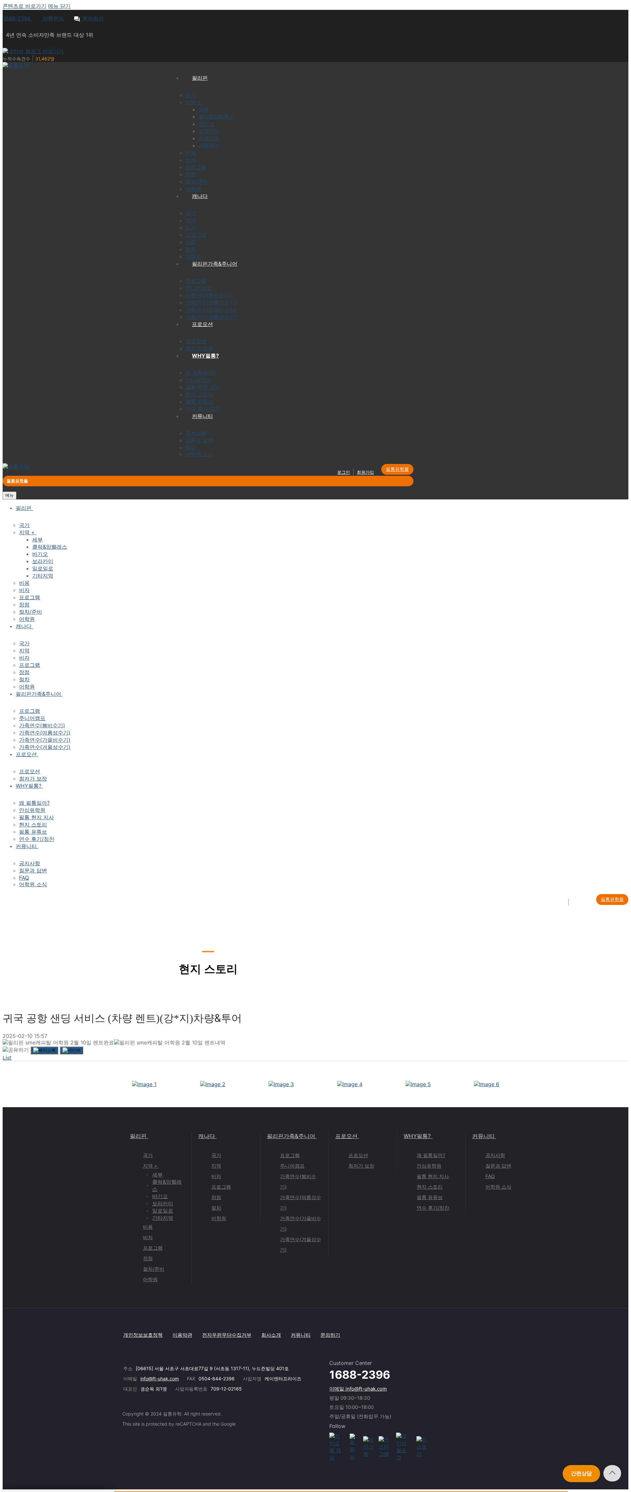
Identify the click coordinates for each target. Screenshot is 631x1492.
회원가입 (365, 472)
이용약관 (182, 1335)
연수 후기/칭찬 (433, 1208)
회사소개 (271, 1335)
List (7, 1057)
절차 (216, 1208)
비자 (148, 1237)
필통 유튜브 (430, 1197)
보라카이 (162, 1203)
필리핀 (138, 1136)
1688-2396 (17, 18)
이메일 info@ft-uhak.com (358, 1389)
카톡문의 (52, 18)
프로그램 (153, 1248)
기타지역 (162, 1218)
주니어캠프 (292, 1166)
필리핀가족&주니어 (291, 1136)
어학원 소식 (498, 1187)
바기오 (160, 1196)
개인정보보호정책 (143, 1335)
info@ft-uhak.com (159, 1378)
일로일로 (162, 1210)
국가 (148, 1155)
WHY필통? (417, 1136)
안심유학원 (429, 1166)
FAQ (490, 1176)
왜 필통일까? (431, 1155)
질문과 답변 (498, 1166)
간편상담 (581, 1473)
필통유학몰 (397, 469)
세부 (157, 1174)
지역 (216, 1166)
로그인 (343, 472)
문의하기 (92, 18)
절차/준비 (153, 1269)
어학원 (150, 1279)
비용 (148, 1227)
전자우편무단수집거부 (226, 1335)
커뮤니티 (483, 1136)
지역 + (150, 1166)
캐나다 (206, 1136)
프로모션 (346, 1136)
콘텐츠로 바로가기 (24, 6)
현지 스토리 (430, 1187)
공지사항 (495, 1155)
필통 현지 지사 (433, 1176)
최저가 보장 (361, 1166)
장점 (148, 1258)
